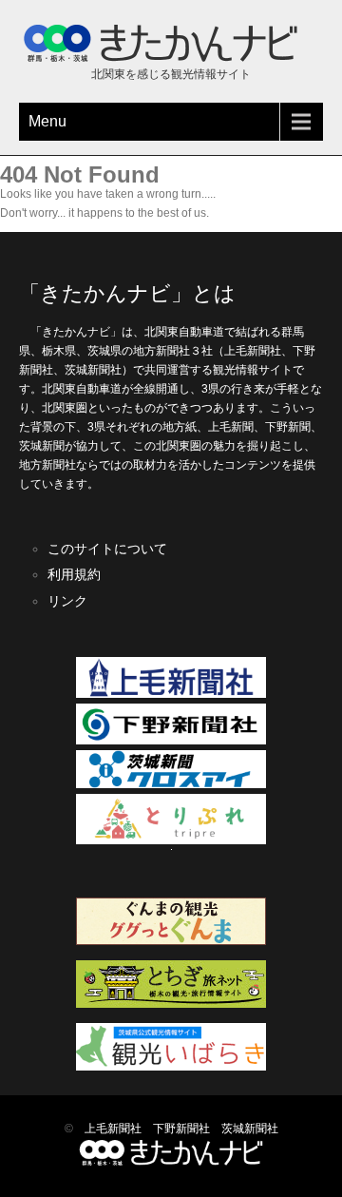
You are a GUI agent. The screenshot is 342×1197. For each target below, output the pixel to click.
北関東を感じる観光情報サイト (171, 74)
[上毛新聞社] (171, 694)
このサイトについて (107, 548)
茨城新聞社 (249, 1128)
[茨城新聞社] (171, 784)
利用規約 (74, 574)
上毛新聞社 (113, 1128)
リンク (67, 600)
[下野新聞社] (171, 740)
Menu (47, 121)
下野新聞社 (181, 1128)
